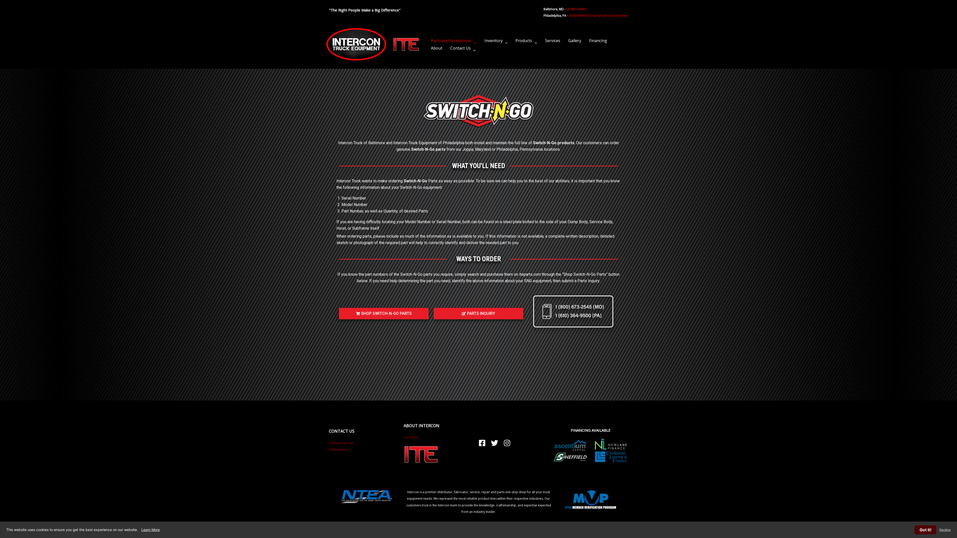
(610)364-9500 (579, 15)
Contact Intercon (341, 443)
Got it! (925, 529)
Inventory (493, 40)
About (436, 48)
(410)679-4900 (576, 9)
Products (523, 40)
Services (552, 40)
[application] (474, 40)
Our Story (411, 437)
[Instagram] (507, 443)
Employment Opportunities (609, 15)
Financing (598, 40)
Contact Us (460, 48)
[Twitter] (494, 443)
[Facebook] (482, 443)
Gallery (574, 40)
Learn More (150, 530)
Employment (338, 449)
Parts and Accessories (451, 40)
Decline (945, 530)
